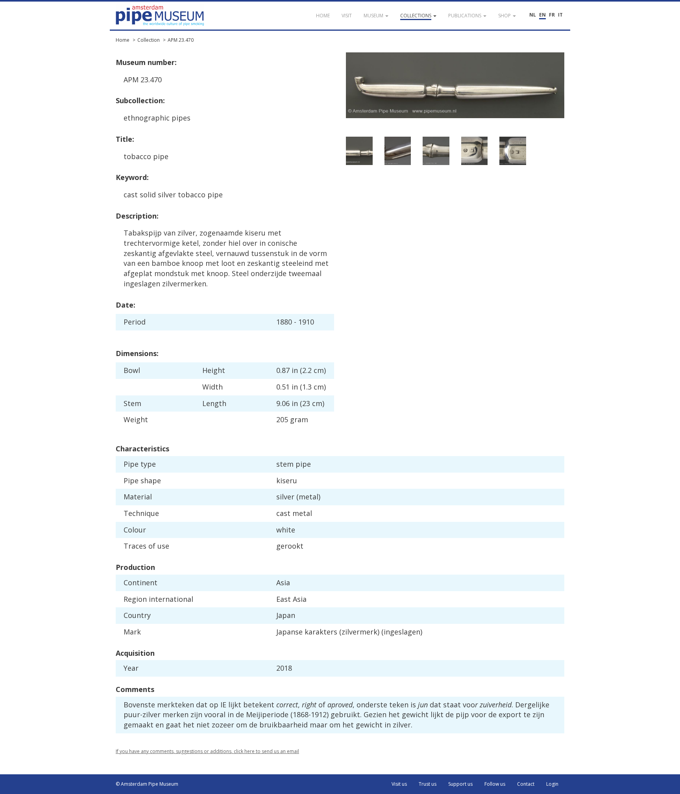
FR (552, 14)
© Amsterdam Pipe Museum (147, 784)
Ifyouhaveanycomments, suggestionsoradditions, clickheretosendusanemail (207, 751)
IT (560, 14)
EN (542, 14)
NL (532, 14)
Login (552, 784)
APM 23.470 (181, 40)
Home (122, 40)
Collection (148, 40)
